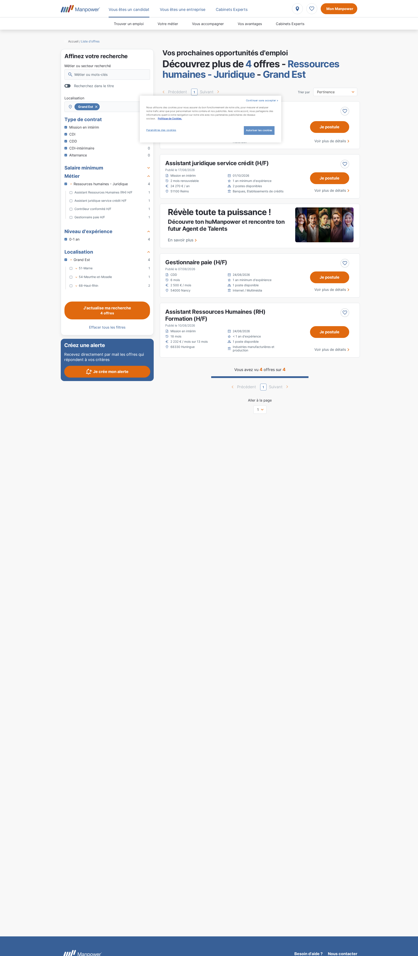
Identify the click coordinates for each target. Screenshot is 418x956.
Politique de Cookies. (170, 118)
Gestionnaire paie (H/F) (196, 262)
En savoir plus (180, 240)
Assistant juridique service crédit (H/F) (217, 163)
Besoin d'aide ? (308, 953)
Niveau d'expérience (88, 231)
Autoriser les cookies (259, 130)
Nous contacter (342, 953)
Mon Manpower (339, 9)
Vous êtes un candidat (129, 9)
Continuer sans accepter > (262, 100)
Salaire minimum (83, 167)
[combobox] (107, 106)
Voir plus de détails (330, 141)
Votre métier (168, 24)
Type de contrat (83, 119)
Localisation (74, 98)
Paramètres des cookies (161, 130)
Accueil (73, 41)
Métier (72, 176)
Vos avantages (250, 24)
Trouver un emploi (129, 24)
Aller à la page (260, 400)
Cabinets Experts (290, 24)
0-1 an (109, 239)
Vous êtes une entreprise (182, 9)
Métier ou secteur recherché (87, 66)
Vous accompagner (208, 24)
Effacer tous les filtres (107, 327)
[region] (210, 119)
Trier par (304, 92)
